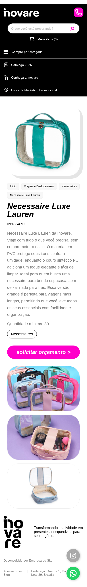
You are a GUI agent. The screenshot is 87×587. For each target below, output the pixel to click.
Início (13, 186)
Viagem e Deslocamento (39, 186)
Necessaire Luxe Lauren (25, 195)
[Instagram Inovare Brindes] (73, 555)
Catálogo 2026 (21, 65)
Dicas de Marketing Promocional (34, 90)
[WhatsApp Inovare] (78, 12)
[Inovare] (21, 12)
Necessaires (69, 186)
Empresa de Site (40, 560)
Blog (7, 574)
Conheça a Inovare (24, 77)
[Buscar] (72, 28)
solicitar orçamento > (43, 352)
